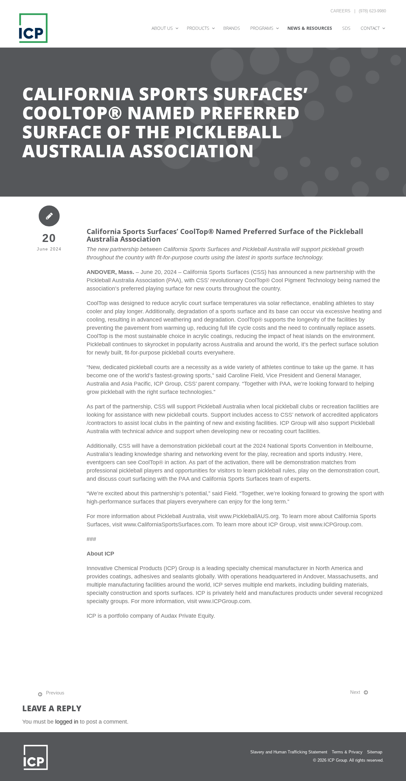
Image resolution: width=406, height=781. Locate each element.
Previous (55, 692)
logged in (66, 722)
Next (355, 692)
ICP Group (337, 760)
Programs (261, 28)
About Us (162, 28)
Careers (340, 11)
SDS (346, 28)
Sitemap (374, 752)
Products (198, 28)
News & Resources (309, 28)
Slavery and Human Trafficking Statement (288, 752)
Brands (231, 28)
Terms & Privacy (347, 752)
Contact (370, 28)
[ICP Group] (33, 28)
